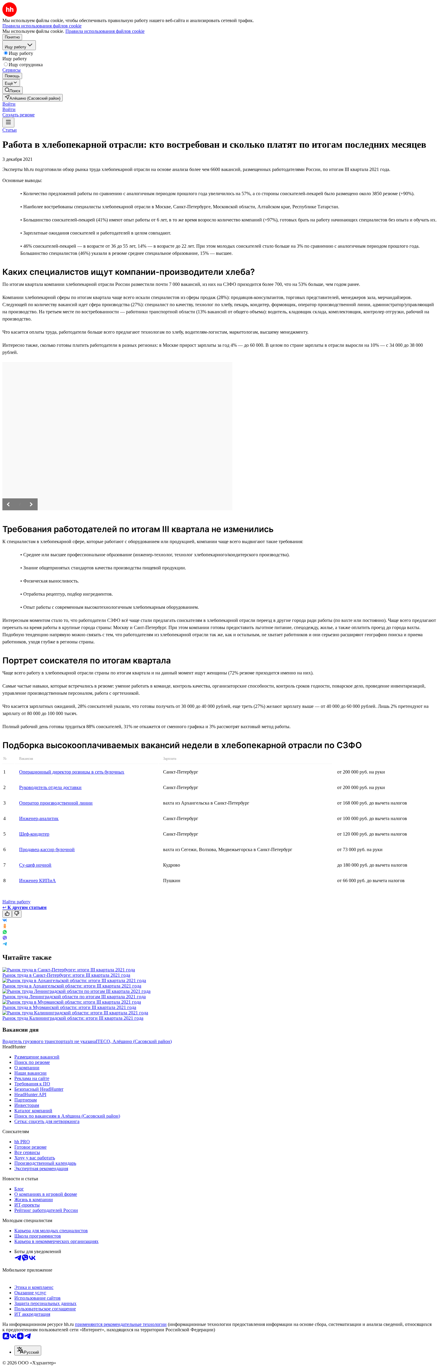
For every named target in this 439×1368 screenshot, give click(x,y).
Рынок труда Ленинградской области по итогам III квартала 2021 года (74, 996)
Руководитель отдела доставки (50, 787)
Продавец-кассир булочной (47, 849)
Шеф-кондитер (34, 833)
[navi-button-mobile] (8, 122)
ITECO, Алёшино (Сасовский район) (134, 1041)
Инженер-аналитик (39, 818)
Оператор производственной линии (56, 802)
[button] (9, 104)
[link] (12, 90)
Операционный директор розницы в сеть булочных (71, 771)
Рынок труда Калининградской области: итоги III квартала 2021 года (72, 1018)
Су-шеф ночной (35, 865)
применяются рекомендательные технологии (121, 1324)
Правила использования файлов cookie (105, 31)
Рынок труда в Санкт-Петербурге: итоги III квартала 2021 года (66, 975)
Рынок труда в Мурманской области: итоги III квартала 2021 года (69, 1007)
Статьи (9, 130)
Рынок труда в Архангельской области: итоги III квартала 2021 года (71, 985)
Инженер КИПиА (37, 880)
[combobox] (27, 1350)
